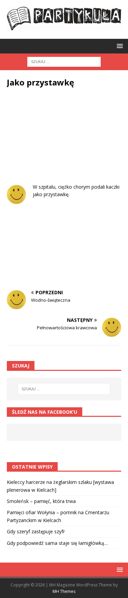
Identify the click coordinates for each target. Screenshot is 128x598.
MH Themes (64, 591)
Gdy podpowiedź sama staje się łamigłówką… (57, 543)
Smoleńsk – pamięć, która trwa (41, 501)
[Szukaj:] (64, 61)
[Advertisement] (64, 140)
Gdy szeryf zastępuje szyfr (36, 531)
